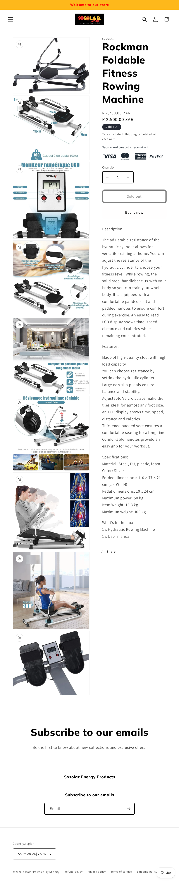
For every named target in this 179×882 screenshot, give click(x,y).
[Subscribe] (128, 809)
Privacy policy (97, 871)
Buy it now (134, 212)
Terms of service (121, 871)
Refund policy (73, 871)
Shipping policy (147, 871)
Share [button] (111, 551)
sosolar (28, 872)
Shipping (130, 134)
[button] (10, 19)
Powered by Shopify (46, 872)
